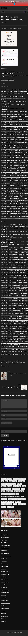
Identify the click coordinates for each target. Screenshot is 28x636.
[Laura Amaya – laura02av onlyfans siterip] (14, 375)
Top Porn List (4, 558)
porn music (4, 504)
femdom (23, 486)
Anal (11, 478)
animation (15, 478)
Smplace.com (4, 597)
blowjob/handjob (21, 481)
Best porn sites (4, 587)
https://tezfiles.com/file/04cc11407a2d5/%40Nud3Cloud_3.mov (14, 114)
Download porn (4, 563)
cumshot (3, 486)
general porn (8, 488)
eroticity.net (3, 613)
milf (22, 496)
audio (24, 478)
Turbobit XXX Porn (5, 574)
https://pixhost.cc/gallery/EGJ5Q (7, 80)
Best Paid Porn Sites (5, 603)
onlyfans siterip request (20, 499)
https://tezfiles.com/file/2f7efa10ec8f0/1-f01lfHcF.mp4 (12, 96)
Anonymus (23, 395)
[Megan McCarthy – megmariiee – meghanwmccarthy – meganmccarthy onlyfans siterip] (14, 387)
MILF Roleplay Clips (5, 545)
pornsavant (3, 595)
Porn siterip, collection (6, 555)
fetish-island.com (4, 579)
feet (19, 486)
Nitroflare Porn (4, 550)
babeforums (3, 621)
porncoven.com (4, 616)
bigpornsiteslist (4, 569)
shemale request (22, 504)
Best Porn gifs (4, 576)
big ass (10, 481)
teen (8, 506)
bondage (3, 483)
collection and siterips (11, 483)
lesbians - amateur (5, 496)
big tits (4, 366)
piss (13, 501)
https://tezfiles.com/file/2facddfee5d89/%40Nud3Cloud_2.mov (14, 112)
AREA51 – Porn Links (5, 571)
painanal (3, 501)
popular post (17, 501)
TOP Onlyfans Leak (5, 608)
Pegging (8, 501)
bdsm (6, 481)
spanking (3, 506)
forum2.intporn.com (5, 582)
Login (25, 11)
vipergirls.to (3, 584)
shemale (15, 504)
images (23, 488)
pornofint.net (4, 561)
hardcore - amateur (16, 488)
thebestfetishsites (4, 589)
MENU (3, 11)
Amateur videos (5, 478)
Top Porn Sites (4, 540)
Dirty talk (15, 486)
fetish (3, 488)
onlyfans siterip (8, 366)
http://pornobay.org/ (5, 600)
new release (4, 499)
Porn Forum (3, 618)
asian (20, 478)
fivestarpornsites (4, 534)
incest (3, 491)
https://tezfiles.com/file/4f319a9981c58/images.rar (11, 205)
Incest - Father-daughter (18, 491)
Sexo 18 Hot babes (5, 542)
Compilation (19, 483)
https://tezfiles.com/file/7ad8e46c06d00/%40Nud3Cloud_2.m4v (14, 111)
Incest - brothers (9, 491)
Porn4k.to (3, 605)
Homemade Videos (5, 537)
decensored (9, 486)
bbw (2, 481)
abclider (3, 611)
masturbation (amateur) (15, 496)
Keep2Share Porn (5, 548)
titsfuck (12, 506)
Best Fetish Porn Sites (5, 592)
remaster (10, 504)
